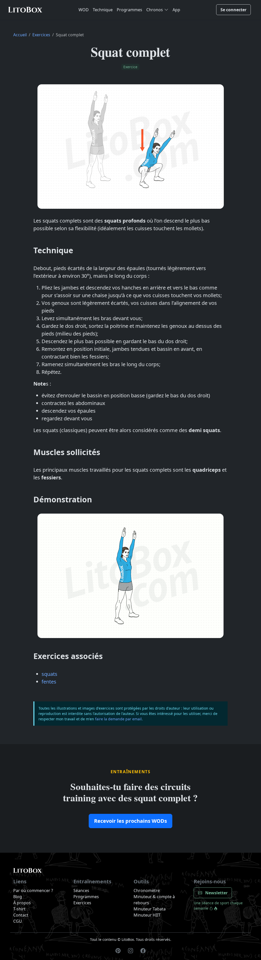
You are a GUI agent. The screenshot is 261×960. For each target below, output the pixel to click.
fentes (49, 681)
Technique (103, 10)
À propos (22, 903)
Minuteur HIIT (147, 915)
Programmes (129, 10)
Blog (17, 896)
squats (49, 673)
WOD (84, 10)
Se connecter (233, 10)
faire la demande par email (118, 718)
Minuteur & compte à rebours (154, 900)
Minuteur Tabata (150, 909)
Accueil (20, 35)
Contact (20, 915)
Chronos (154, 10)
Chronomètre (147, 890)
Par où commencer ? (33, 890)
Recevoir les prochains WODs (130, 820)
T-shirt (19, 909)
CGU (17, 921)
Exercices (41, 35)
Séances (81, 890)
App (176, 10)
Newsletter (216, 893)
